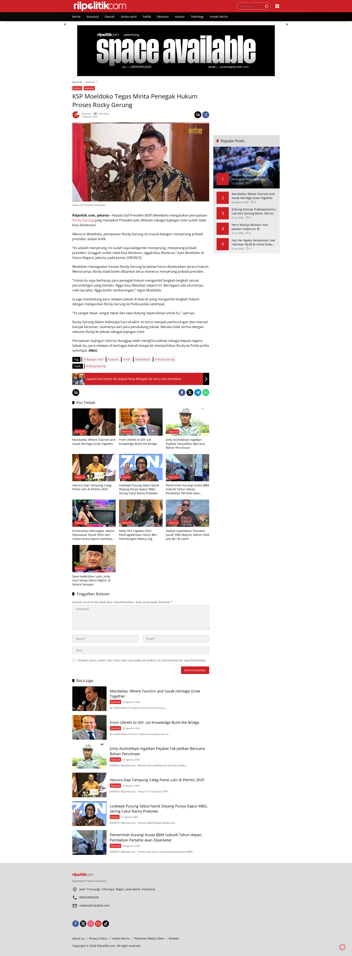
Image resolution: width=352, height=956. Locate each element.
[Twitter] (189, 392)
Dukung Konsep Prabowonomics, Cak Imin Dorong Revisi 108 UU (254, 211)
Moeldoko (144, 359)
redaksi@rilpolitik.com (94, 905)
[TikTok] (105, 923)
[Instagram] (90, 923)
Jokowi (114, 359)
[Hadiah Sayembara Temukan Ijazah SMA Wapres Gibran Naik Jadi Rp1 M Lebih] (187, 513)
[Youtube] (98, 923)
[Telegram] (197, 392)
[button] (267, 6)
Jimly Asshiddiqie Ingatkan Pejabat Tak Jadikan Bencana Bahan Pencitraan (185, 444)
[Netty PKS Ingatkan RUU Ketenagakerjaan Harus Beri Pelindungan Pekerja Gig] (140, 513)
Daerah (79, 522)
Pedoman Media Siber (149, 938)
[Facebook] (181, 392)
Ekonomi (80, 431)
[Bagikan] (205, 114)
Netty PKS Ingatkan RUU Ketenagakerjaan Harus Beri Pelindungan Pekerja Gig (138, 535)
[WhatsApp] (205, 392)
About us (78, 938)
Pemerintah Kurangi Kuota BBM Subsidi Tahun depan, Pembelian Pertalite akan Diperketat (187, 489)
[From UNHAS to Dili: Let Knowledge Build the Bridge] (140, 422)
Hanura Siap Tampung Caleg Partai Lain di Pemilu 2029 (91, 487)
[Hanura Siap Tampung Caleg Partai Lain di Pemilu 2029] (94, 467)
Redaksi (174, 938)
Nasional (89, 88)
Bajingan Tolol (94, 359)
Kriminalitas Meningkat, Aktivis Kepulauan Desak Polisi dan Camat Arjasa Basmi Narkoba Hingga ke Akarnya (93, 535)
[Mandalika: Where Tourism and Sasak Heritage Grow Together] (94, 422)
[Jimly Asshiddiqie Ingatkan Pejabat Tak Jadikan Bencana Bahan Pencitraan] (187, 422)
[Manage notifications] (342, 947)
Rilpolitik (86, 114)
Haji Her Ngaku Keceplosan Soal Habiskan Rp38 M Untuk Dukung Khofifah (254, 242)
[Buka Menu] (277, 6)
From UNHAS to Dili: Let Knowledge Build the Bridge (138, 442)
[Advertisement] (246, 105)
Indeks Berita (121, 938)
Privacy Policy (98, 938)
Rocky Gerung (83, 220)
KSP (128, 359)
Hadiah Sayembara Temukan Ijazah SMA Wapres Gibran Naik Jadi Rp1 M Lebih (187, 535)
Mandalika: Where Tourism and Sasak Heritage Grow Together (93, 442)
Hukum (77, 88)
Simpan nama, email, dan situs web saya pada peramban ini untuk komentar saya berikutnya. (142, 660)
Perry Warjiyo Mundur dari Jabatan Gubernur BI (250, 227)
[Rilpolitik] (150, 6)
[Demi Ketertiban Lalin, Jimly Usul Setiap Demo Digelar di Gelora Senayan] (94, 558)
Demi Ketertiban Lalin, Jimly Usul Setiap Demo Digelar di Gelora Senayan (91, 580)
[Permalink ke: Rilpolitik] (77, 114)
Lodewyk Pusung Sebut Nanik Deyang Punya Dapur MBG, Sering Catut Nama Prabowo (139, 489)
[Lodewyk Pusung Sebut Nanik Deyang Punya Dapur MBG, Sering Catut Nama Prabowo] (140, 467)
